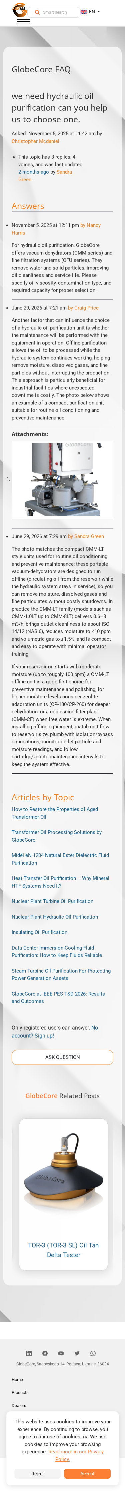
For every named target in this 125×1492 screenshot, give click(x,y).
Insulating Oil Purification (39, 932)
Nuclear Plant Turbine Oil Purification (52, 901)
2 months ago (33, 172)
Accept (87, 1473)
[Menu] (23, 23)
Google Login (62, 627)
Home (17, 1379)
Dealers (19, 1405)
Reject (37, 1473)
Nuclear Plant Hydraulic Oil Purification (55, 917)
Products (20, 1392)
